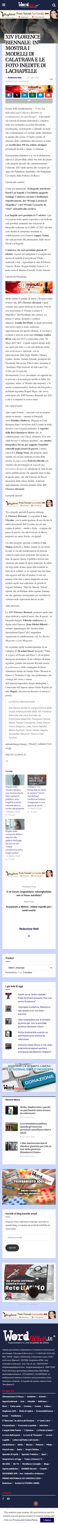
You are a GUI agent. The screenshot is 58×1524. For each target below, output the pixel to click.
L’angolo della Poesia (11, 1430)
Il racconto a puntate (27, 1425)
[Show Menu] (3, 5)
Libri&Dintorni (8, 1444)
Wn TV (16, 1463)
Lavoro (49, 1435)
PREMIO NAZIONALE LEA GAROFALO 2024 (21, 1478)
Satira (19, 1449)
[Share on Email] (48, 95)
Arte (22, 1401)
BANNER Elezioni (29, 1468)
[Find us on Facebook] (3, 1499)
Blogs (46, 1463)
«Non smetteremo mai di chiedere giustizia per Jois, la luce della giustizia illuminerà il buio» (34, 1023)
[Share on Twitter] (16, 95)
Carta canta (15, 1406)
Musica (29, 1444)
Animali (42, 1396)
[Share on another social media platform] (29, 100)
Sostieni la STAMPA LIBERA (27, 1483)
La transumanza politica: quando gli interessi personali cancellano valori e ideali (35, 1128)
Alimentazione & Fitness (13, 1396)
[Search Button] (54, 5)
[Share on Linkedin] (24, 95)
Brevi (4, 1406)
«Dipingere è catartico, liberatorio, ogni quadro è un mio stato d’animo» (34, 1010)
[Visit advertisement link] (29, 14)
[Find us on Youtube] (8, 1499)
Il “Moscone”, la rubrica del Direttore (18, 1420)
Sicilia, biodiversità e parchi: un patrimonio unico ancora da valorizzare (33, 1036)
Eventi (5, 1415)
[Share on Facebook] (9, 95)
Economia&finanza (44, 1411)
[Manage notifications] (35, 1503)
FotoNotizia (16, 1415)
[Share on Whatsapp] (32, 95)
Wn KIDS (6, 1463)
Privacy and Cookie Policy (25, 1520)
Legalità (5, 1439)
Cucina (38, 1406)
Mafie (20, 1444)
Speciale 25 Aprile (10, 1454)
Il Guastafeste (8, 1425)
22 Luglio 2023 (32, 77)
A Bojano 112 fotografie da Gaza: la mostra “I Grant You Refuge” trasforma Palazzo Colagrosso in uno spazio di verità (37, 796)
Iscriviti (12, 1247)
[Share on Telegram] (40, 95)
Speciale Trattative (29, 1454)
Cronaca (27, 1406)
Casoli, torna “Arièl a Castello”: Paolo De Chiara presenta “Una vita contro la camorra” (35, 998)
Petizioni (39, 1444)
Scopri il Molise (32, 1449)
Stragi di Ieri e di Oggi (11, 1459)
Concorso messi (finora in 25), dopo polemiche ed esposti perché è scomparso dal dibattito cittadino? (35, 1048)
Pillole (49, 1444)
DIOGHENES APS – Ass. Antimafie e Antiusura (23, 1473)
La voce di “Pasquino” (33, 1435)
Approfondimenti (9, 1401)
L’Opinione (28, 1430)
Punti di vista (8, 1449)
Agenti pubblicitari (10, 1468)
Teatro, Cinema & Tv (33, 1459)
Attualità (31, 1401)
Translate (27, 972)
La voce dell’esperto (11, 1435)
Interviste (43, 1425)
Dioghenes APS (9, 1411)
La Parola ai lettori (45, 1430)
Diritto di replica (26, 1411)
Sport (43, 1454)
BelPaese (42, 1401)
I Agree (47, 1520)
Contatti (43, 1468)
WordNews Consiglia (31, 1463)
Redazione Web (14, 77)
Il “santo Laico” (44, 1420)
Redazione (7, 1483)
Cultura (47, 1406)
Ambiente (31, 1396)
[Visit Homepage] (28, 5)
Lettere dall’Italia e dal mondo (25, 1439)
